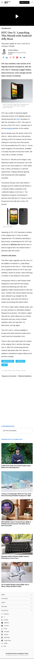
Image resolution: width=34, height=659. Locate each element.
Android (9, 128)
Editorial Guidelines (25, 376)
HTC (18, 119)
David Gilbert (14, 50)
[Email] (20, 57)
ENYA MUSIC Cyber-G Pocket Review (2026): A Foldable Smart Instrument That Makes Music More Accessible (16, 523)
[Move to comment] (24, 57)
